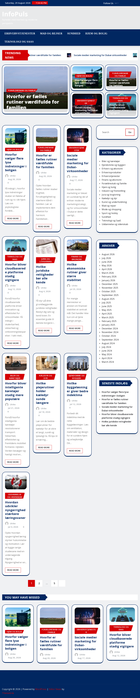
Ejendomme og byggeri (114, 164)
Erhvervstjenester (20, 33)
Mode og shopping (111, 209)
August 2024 (108, 343)
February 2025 (109, 321)
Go (129, 132)
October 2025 (109, 291)
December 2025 (110, 284)
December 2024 (110, 328)
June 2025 (107, 306)
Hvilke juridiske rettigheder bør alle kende (45, 274)
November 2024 (110, 332)
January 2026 (108, 280)
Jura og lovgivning (111, 194)
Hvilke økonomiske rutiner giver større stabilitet (76, 272)
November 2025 (110, 287)
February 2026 (109, 276)
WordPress (40, 689)
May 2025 (107, 309)
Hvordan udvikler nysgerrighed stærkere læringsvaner (15, 510)
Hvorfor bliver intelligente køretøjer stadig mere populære (15, 391)
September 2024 (110, 339)
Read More (13, 218)
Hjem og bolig (96, 33)
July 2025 (106, 302)
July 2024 (106, 347)
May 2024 (107, 354)
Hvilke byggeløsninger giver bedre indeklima (77, 389)
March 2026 (108, 272)
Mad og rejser (51, 33)
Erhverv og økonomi (112, 168)
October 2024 (109, 335)
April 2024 (107, 358)
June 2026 (107, 261)
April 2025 (107, 313)
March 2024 (108, 361)
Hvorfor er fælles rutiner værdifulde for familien (32, 102)
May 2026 (107, 265)
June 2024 (107, 350)
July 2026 (106, 258)
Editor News (55, 689)
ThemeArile (8, 693)
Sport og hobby (110, 213)
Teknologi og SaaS (19, 41)
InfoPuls (15, 14)
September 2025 (110, 295)
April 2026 (107, 269)
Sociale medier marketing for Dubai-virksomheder (86, 110)
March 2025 (108, 317)
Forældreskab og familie (114, 183)
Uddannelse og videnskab (115, 224)
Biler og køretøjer (111, 161)
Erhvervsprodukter (111, 172)
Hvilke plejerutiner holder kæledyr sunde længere (45, 393)
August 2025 (108, 298)
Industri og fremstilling (113, 190)
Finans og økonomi (111, 179)
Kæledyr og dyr (109, 198)
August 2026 (108, 254)
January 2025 (108, 324)
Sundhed (73, 33)
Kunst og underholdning (114, 201)
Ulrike (13, 175)
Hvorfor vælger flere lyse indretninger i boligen (86, 83)
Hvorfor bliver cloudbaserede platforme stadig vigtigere (118, 108)
